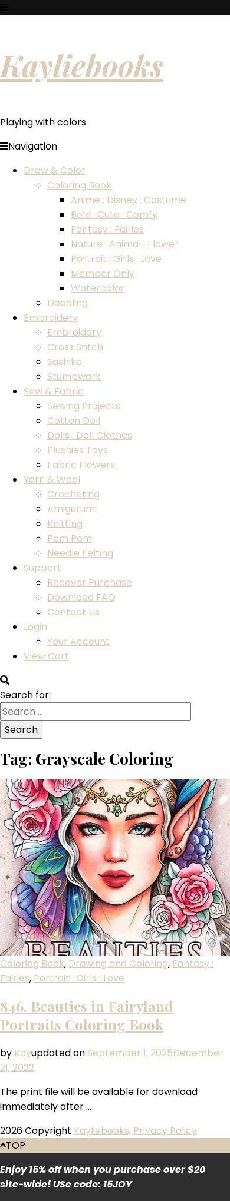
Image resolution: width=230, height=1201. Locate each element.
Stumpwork (74, 376)
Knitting (65, 523)
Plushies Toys (77, 450)
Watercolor (97, 288)
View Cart (46, 656)
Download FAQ (81, 597)
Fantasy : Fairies (107, 229)
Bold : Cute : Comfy (114, 214)
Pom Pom (69, 538)
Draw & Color (55, 170)
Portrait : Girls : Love (116, 259)
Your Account (78, 641)
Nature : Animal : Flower (125, 244)
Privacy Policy (165, 1130)
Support (42, 568)
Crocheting (73, 494)
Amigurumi (72, 509)
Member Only (102, 273)
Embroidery (51, 317)
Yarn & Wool (52, 479)
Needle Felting (80, 553)
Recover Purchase (89, 582)
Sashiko (64, 362)
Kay (22, 1053)
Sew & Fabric (54, 391)
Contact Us (73, 612)
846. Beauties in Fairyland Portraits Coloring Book (86, 1015)
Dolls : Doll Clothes (89, 435)
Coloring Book (79, 185)
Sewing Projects (83, 406)
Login (35, 626)
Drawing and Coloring (118, 963)
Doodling (67, 303)
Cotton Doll (73, 420)
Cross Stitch (75, 347)
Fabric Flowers (81, 465)
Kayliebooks (81, 65)
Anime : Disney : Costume (128, 200)
